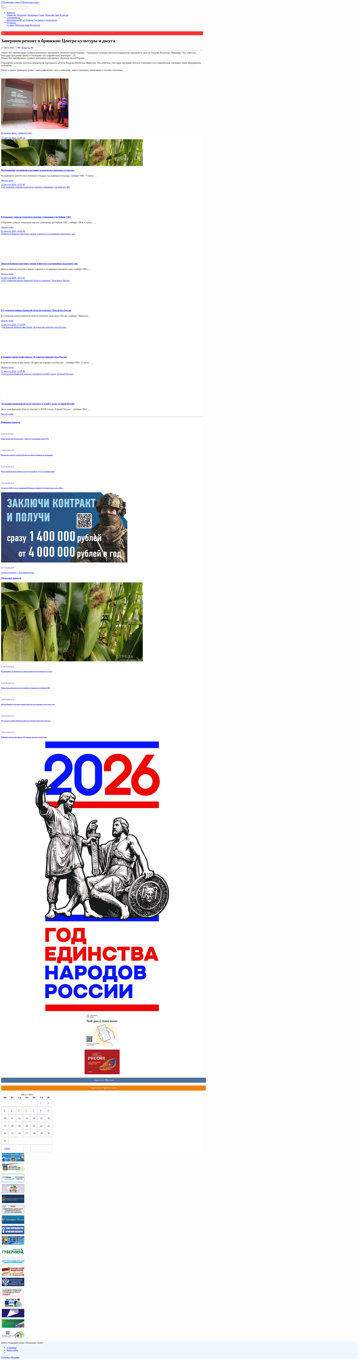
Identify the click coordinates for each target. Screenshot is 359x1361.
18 (12, 1125)
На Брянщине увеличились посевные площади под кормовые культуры (37, 170)
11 (12, 1118)
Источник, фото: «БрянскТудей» (16, 133)
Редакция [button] (11, 22)
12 (19, 1118)
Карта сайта (12, 1350)
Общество (11, 15)
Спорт (41, 15)
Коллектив (35, 25)
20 (27, 1125)
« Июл (7, 1148)
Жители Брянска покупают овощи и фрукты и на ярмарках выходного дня (39, 263)
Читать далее (7, 180)
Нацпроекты (13, 20)
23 (49, 1125)
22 (41, 1125)
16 (49, 1118)
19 (19, 1125)
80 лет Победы (26, 20)
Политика (22, 15)
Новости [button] (11, 12)
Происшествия (52, 15)
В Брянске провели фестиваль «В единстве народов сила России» (34, 357)
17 (5, 1125)
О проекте (12, 1347)
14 (34, 1118)
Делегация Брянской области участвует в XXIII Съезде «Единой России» (38, 404)
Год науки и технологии (45, 20)
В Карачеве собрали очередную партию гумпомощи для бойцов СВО (36, 217)
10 (5, 1118)
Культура (64, 15)
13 (27, 1118)
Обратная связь (22, 25)
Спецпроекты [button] (13, 17)
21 (34, 1125)
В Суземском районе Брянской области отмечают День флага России (36, 310)
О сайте (10, 25)
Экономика (32, 15)
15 (41, 1118)
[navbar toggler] (2, 5)
